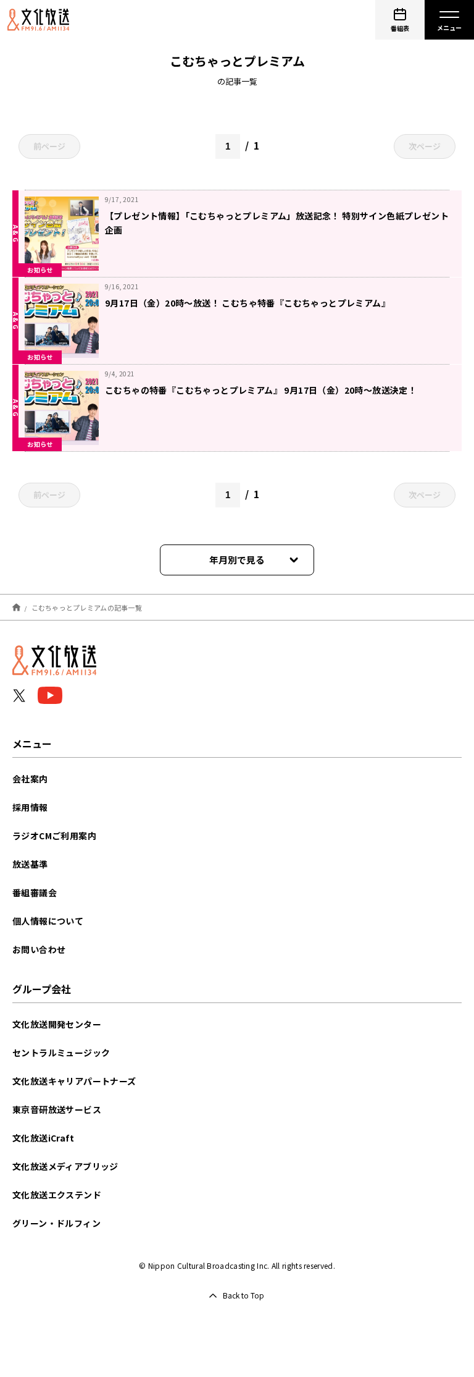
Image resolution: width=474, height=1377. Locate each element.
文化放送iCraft (43, 1138)
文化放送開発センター (56, 1024)
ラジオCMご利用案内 (54, 835)
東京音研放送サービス (56, 1109)
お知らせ (40, 269)
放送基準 (30, 864)
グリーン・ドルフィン (56, 1223)
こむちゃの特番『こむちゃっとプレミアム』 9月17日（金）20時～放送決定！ (261, 390)
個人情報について (47, 921)
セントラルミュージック (61, 1052)
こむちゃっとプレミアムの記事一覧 (86, 607)
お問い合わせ (38, 949)
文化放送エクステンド (56, 1194)
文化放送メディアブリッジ (65, 1166)
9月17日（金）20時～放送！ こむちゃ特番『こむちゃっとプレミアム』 (247, 303)
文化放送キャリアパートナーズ (74, 1081)
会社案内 (30, 779)
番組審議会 (34, 892)
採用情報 (30, 807)
